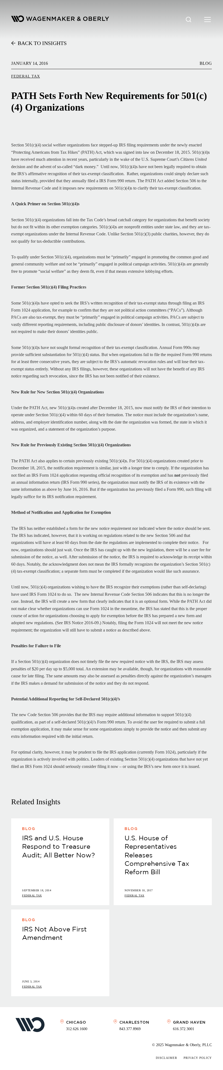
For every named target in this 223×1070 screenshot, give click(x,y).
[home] (60, 19)
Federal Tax (25, 76)
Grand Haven (189, 1022)
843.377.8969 (130, 1029)
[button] (206, 19)
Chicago (76, 1022)
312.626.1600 (76, 1029)
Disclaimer (166, 1057)
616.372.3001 (183, 1029)
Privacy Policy (198, 1057)
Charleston (134, 1022)
